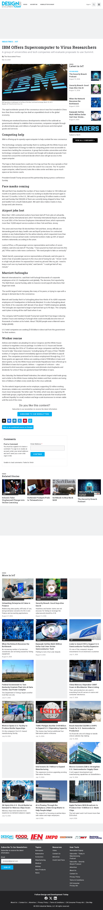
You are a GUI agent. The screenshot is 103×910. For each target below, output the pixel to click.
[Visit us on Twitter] (50, 898)
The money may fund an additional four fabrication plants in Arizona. (50, 732)
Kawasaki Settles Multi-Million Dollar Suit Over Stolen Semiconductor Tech (78, 114)
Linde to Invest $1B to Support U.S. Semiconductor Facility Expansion (84, 645)
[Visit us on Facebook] (46, 898)
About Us (14, 902)
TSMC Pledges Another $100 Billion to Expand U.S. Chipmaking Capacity (51, 727)
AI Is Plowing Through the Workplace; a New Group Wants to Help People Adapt (50, 807)
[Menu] (99, 5)
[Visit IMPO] (51, 837)
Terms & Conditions (57, 902)
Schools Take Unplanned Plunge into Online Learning (13, 500)
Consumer (74, 801)
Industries (7, 42)
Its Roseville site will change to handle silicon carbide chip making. (83, 735)
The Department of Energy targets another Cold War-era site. (17, 694)
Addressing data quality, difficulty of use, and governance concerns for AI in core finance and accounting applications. (17, 611)
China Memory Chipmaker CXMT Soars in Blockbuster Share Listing (84, 686)
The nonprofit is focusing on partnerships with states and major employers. (51, 814)
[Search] (94, 5)
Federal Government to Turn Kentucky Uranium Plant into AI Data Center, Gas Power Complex (17, 687)
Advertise (32, 902)
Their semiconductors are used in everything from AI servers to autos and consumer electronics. (83, 692)
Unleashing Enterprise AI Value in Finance (16, 604)
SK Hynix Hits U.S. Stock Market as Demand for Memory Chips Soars (17, 806)
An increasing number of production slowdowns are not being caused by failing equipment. (17, 651)
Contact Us (23, 902)
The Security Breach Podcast (78, 75)
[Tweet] (20, 421)
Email (3, 857)
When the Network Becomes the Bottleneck (77, 101)
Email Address (36, 444)
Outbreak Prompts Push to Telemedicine (38, 499)
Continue (37, 454)
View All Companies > (85, 140)
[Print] (4, 421)
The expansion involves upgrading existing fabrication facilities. (51, 773)
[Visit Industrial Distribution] (66, 837)
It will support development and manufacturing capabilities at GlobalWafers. (85, 773)
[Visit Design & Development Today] (7, 837)
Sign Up (7, 867)
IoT (16, 42)
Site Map (89, 902)
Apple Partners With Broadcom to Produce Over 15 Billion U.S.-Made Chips (84, 807)
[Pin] (25, 421)
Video (39, 599)
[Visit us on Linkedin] (55, 898)
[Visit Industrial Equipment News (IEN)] (36, 837)
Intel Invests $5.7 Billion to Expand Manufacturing (50, 768)
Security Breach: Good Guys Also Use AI (79, 86)
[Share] (9, 421)
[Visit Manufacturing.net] (81, 837)
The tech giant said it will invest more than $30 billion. (84, 814)
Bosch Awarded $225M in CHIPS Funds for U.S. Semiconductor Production (83, 728)
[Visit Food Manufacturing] (22, 837)
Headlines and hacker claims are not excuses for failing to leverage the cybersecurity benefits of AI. (49, 611)
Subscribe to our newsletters (34, 414)
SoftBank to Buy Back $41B (63, 499)
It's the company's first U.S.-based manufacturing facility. (14, 732)
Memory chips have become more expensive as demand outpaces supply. (16, 812)
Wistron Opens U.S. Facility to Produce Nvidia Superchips (14, 727)
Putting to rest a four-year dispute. (48, 652)
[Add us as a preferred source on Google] (30, 421)
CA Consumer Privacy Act (75, 902)
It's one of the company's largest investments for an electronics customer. (84, 650)
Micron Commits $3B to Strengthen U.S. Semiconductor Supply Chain (84, 768)
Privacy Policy (43, 902)
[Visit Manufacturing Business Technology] (95, 837)
